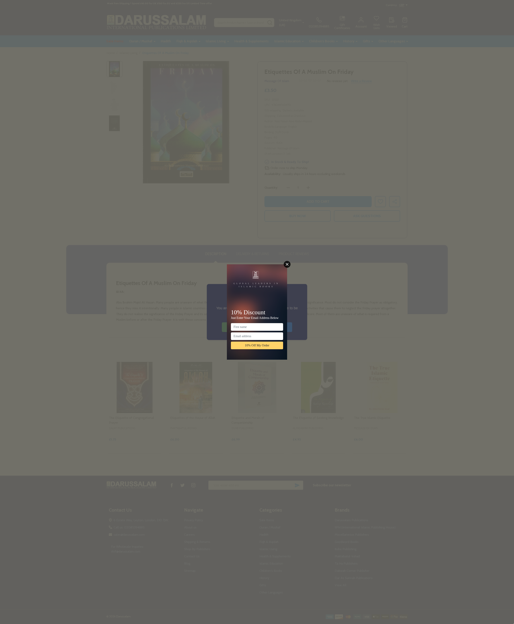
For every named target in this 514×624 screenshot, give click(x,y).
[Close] (287, 264)
